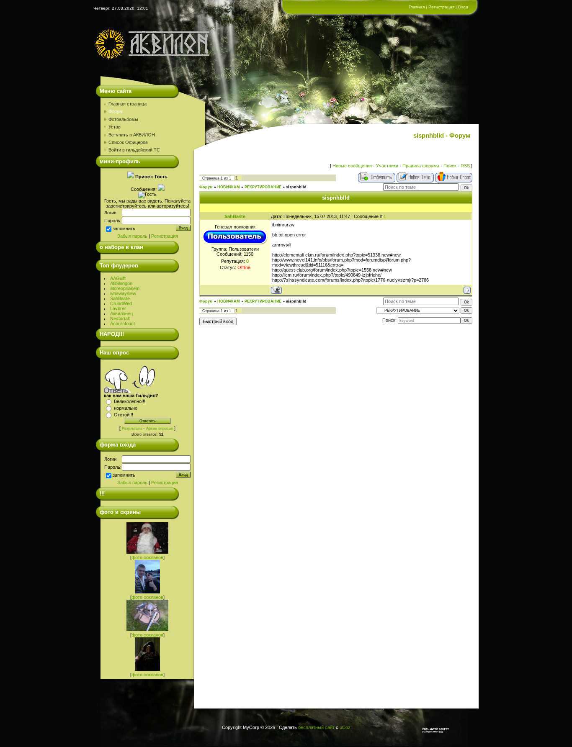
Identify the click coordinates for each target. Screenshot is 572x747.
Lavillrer (118, 308)
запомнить (124, 228)
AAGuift (118, 278)
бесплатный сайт (316, 727)
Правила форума (420, 165)
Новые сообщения (352, 165)
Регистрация (441, 7)
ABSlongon (121, 283)
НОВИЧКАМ (228, 187)
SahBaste (120, 298)
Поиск (449, 165)
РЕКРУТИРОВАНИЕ (263, 187)
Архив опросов (159, 428)
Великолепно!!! (129, 401)
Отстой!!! (123, 414)
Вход (463, 7)
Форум (206, 187)
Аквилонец (121, 313)
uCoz (345, 727)
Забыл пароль (132, 236)
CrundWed (121, 303)
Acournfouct (122, 323)
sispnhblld (296, 187)
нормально (125, 408)
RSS (465, 165)
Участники (387, 165)
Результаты (132, 428)
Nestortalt (120, 318)
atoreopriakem (124, 288)
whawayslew (123, 293)
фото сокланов (147, 557)
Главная (417, 7)
